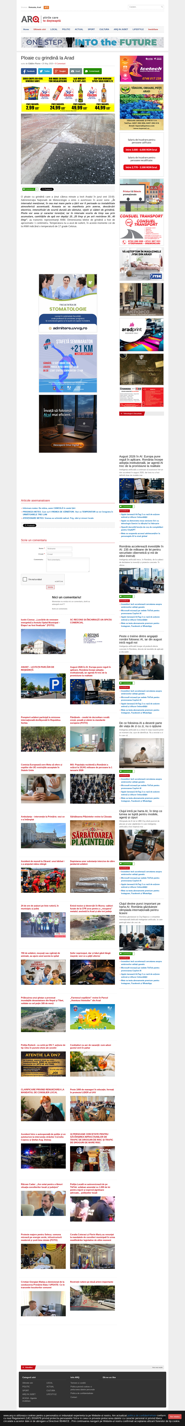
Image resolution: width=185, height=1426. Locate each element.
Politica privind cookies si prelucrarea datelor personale (83, 1388)
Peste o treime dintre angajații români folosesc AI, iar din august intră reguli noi (140, 639)
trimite (50, 587)
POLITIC (66, 29)
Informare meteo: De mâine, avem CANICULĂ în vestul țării (49, 508)
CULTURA (104, 29)
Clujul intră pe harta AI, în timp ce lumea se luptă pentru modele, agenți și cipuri (140, 814)
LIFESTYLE (138, 29)
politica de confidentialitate (141, 1415)
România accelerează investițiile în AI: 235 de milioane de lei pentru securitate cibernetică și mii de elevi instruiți (141, 551)
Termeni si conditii (78, 1383)
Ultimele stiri (40, 29)
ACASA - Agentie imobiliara (29, 1399)
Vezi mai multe (157, 1367)
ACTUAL (79, 29)
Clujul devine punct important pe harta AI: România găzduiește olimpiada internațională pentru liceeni (139, 908)
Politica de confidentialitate (82, 1393)
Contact (74, 1397)
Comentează (30, 189)
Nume (41, 548)
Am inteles (175, 1416)
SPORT (91, 29)
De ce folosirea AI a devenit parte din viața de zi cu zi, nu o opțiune (140, 724)
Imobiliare (153, 29)
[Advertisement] (68, 250)
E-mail (41, 554)
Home (26, 29)
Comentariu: (38, 559)
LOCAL (54, 29)
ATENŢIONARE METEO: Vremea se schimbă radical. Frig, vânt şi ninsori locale (58, 518)
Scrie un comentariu (59, 609)
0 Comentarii (60, 64)
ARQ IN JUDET (121, 29)
